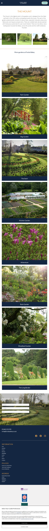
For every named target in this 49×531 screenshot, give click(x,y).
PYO (3, 456)
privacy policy (13, 416)
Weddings (4, 453)
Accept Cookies (24, 523)
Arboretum (24, 262)
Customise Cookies (24, 526)
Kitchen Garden (24, 220)
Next (48, 39)
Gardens (3, 448)
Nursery (3, 451)
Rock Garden (24, 304)
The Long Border (24, 388)
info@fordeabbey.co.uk (9, 431)
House (3, 449)
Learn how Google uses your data (27, 518)
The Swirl (24, 179)
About (3, 458)
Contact (3, 460)
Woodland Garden (24, 346)
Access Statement (5, 468)
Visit (3, 446)
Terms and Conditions (6, 467)
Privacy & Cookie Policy (7, 465)
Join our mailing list (10, 419)
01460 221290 (6, 429)
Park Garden (24, 95)
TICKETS (44, 2)
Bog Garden (24, 137)
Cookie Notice (19, 512)
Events (3, 455)
